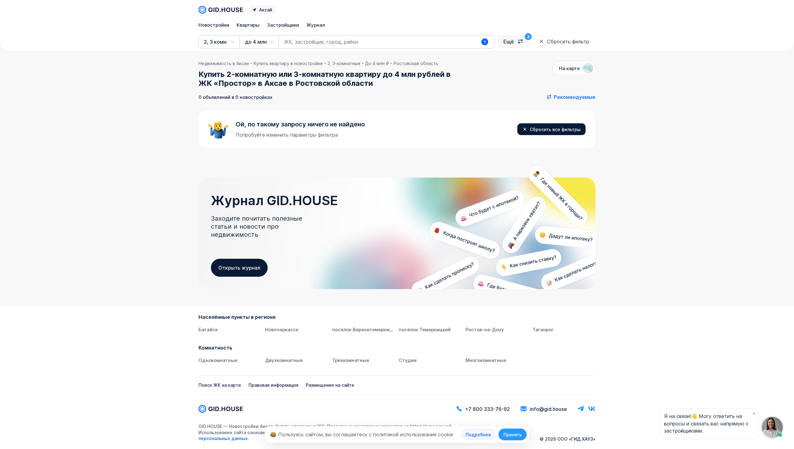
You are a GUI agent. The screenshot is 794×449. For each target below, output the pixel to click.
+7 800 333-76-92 (487, 409)
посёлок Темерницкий (425, 329)
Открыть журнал (239, 268)
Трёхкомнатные (350, 360)
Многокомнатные (486, 360)
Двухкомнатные (284, 360)
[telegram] (580, 408)
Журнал (315, 25)
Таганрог (543, 329)
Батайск (208, 329)
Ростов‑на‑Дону (485, 329)
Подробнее (478, 434)
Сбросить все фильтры (555, 129)
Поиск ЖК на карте (219, 385)
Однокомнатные (217, 360)
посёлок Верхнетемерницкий (366, 329)
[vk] (592, 408)
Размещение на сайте (330, 385)
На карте (569, 68)
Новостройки (213, 25)
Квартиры (248, 25)
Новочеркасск (281, 329)
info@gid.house (548, 409)
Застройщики (283, 25)
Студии (408, 360)
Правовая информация (273, 385)
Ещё (508, 41)
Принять (512, 434)
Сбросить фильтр (568, 41)
